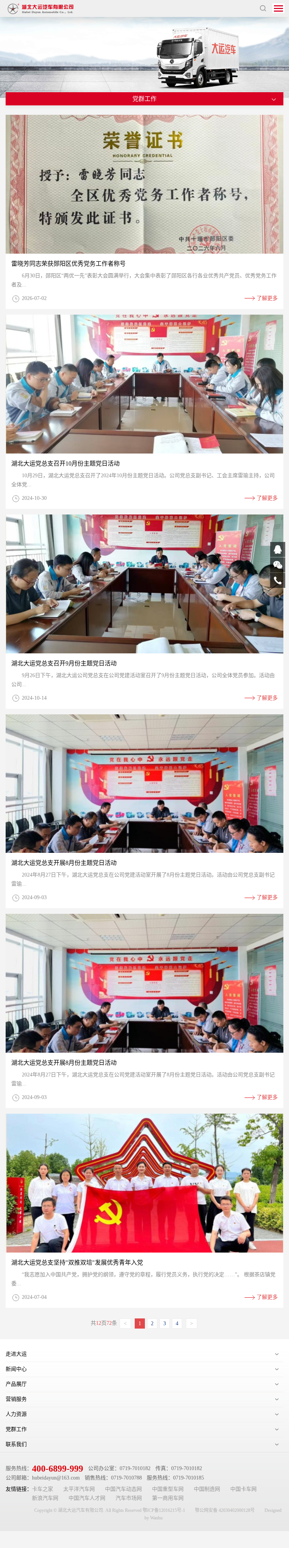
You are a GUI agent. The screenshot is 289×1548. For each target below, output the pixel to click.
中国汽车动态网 (123, 1489)
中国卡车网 (243, 1489)
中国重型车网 (168, 1489)
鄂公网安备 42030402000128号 (225, 1510)
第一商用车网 (168, 1498)
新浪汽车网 (45, 1498)
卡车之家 (42, 1489)
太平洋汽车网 (79, 1489)
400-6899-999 (57, 1468)
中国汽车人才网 (86, 1498)
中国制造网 (207, 1489)
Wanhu (156, 1518)
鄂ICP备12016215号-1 (164, 1510)
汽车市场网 (129, 1498)
